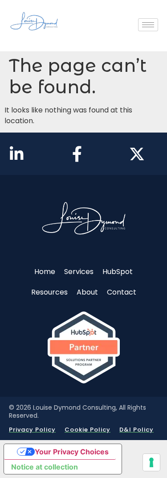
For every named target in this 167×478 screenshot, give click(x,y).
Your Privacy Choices (72, 451)
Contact (121, 292)
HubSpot (117, 271)
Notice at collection (44, 466)
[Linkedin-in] (16, 154)
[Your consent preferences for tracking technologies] (151, 462)
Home (44, 271)
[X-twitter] (137, 154)
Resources (49, 292)
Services (79, 271)
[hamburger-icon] (148, 24)
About (87, 292)
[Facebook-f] (77, 154)
